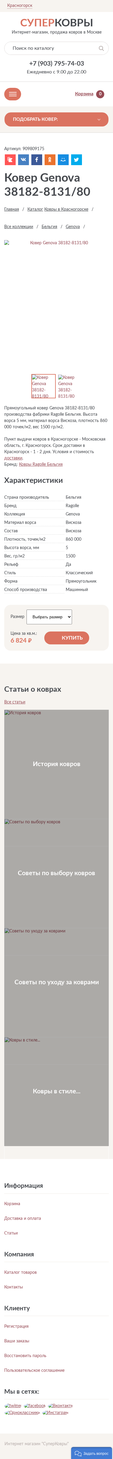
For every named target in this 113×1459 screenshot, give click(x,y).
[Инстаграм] (55, 1413)
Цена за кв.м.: (24, 633)
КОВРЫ (56, 23)
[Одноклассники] (50, 159)
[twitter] (13, 1406)
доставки (13, 458)
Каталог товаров (20, 1272)
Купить (72, 637)
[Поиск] (101, 48)
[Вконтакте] (60, 1406)
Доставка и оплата (22, 1219)
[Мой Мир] (63, 159)
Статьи (11, 1233)
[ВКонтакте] (23, 159)
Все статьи (14, 702)
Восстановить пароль (25, 1356)
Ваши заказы (16, 1341)
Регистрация (16, 1326)
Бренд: (11, 464)
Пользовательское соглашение (34, 1370)
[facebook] (35, 1406)
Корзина (12, 1204)
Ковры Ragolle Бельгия (41, 464)
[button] (91, 1453)
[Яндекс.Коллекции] (10, 159)
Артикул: (12, 149)
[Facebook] (36, 159)
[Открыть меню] (12, 94)
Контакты (13, 1287)
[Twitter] (76, 159)
